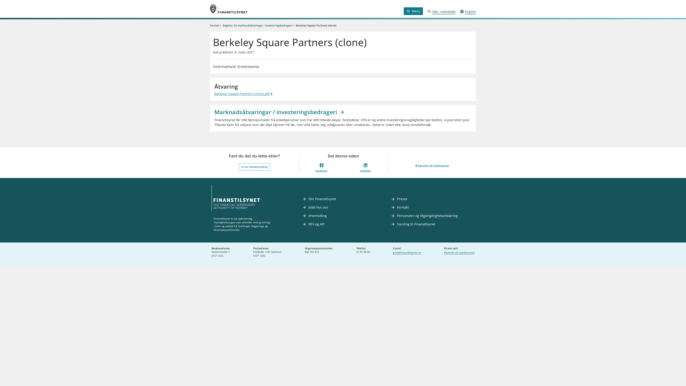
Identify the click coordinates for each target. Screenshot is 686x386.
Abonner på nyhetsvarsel (433, 165)
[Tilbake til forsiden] (243, 9)
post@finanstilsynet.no (407, 252)
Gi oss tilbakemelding (254, 167)
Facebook (321, 170)
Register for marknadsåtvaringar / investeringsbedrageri (257, 25)
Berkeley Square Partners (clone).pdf (242, 94)
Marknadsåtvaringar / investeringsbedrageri (276, 112)
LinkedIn (365, 170)
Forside (214, 25)
